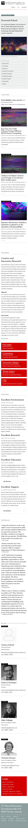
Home (2, 816)
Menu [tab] (13, 7)
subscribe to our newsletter (18, 326)
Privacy (3, 818)
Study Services (7, 789)
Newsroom (21, 104)
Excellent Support (6, 78)
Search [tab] (24, 7)
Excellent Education (7, 76)
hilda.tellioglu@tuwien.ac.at (9, 728)
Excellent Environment (7, 71)
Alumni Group (20, 818)
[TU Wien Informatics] (16, 3)
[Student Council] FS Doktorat (12, 793)
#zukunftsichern (21, 820)
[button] (14, 481)
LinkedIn (11, 818)
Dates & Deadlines (8, 786)
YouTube (3, 820)
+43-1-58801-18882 (6, 767)
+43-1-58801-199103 (7, 654)
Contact (4, 84)
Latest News (5, 63)
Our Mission (5, 66)
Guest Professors (7, 782)
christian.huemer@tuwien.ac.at (10, 765)
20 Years (11, 820)
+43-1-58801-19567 (6, 692)
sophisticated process (13, 465)
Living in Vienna (21, 429)
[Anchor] (9, 94)
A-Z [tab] (18, 7)
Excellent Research (7, 73)
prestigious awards (12, 416)
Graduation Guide (7, 784)
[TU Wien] (3, 3)
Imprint (15, 816)
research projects (18, 447)
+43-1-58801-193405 (7, 730)
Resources (5, 68)
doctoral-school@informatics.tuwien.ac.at (13, 652)
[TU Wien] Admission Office (11, 791)
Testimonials (5, 81)
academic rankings (10, 445)
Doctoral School (7, 15)
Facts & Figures (5, 422)
